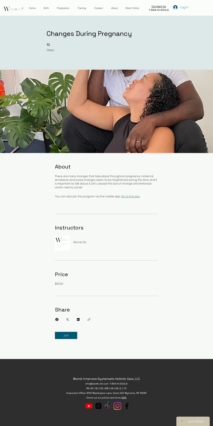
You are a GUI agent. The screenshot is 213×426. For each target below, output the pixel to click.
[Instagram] (117, 406)
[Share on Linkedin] (78, 320)
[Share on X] (68, 320)
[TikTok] (108, 406)
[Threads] (98, 406)
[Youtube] (89, 406)
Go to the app (130, 196)
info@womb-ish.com (96, 383)
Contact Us (159, 6)
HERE (123, 397)
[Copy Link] (89, 320)
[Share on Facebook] (57, 320)
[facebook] (127, 406)
